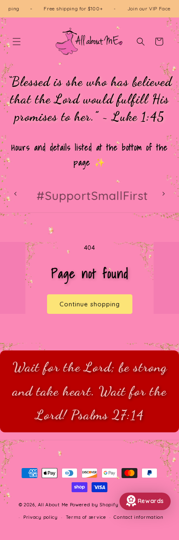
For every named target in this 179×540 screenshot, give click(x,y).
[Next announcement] (163, 194)
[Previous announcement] (15, 194)
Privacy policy (40, 517)
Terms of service (86, 517)
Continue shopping (90, 304)
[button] (16, 41)
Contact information (138, 517)
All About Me (53, 505)
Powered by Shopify (94, 505)
